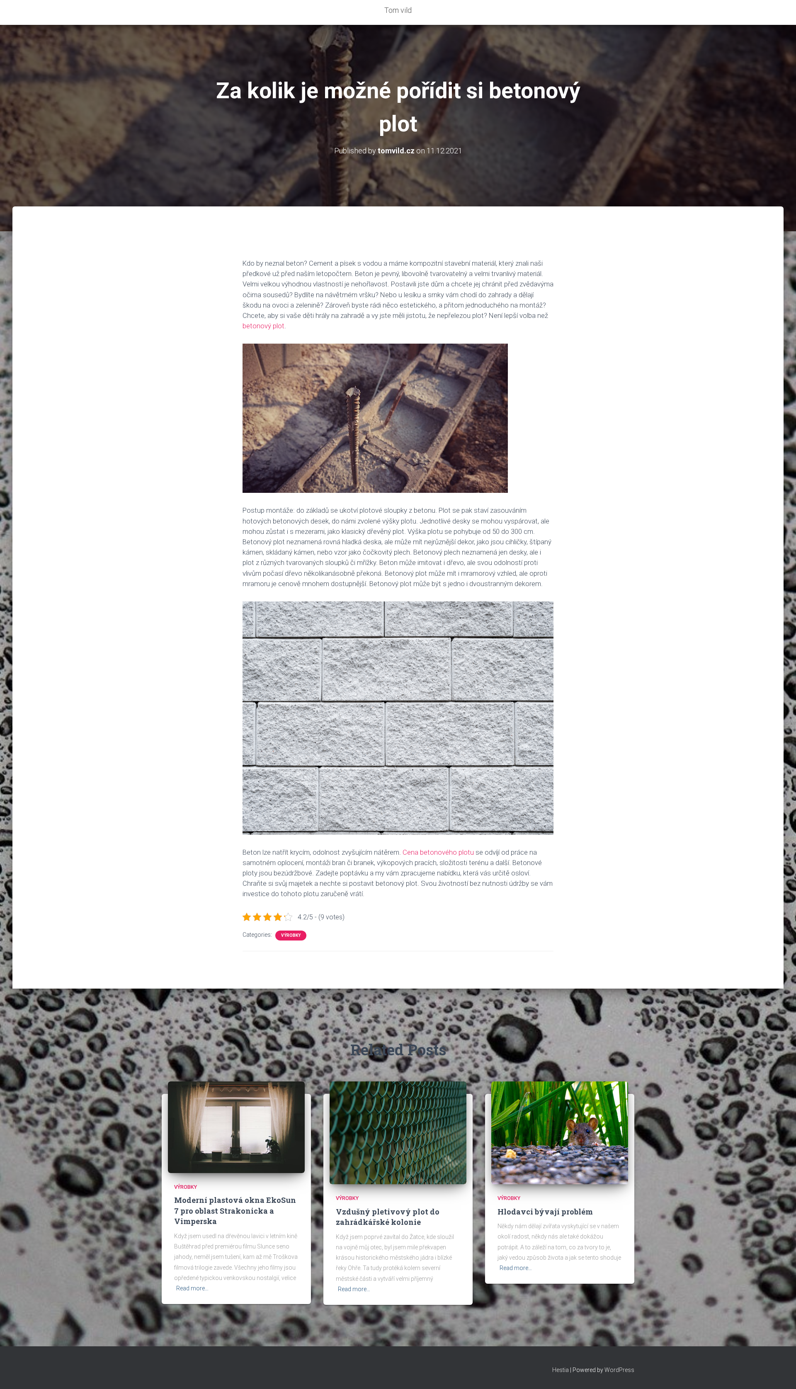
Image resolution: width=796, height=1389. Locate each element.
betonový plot (263, 326)
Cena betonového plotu (438, 852)
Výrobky (291, 935)
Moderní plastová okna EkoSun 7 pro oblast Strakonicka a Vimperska (235, 1210)
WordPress (619, 1370)
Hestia (560, 1370)
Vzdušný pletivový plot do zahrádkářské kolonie (387, 1217)
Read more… (192, 1288)
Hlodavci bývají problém (545, 1212)
